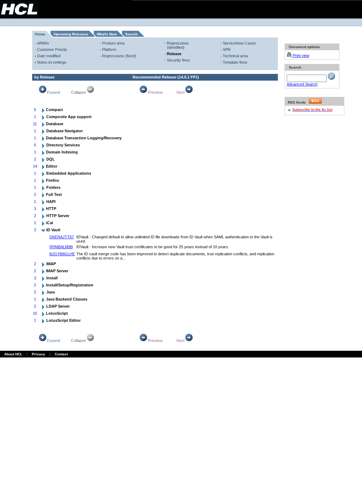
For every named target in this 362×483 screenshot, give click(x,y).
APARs (43, 43)
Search (131, 34)
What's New (107, 34)
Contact (61, 354)
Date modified (48, 56)
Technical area (235, 56)
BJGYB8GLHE (62, 254)
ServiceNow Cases (239, 43)
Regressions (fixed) (119, 56)
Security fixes (178, 60)
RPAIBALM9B (61, 247)
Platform (109, 49)
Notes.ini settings (51, 62)
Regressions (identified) (178, 45)
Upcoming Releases (71, 34)
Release (174, 54)
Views (40, 34)
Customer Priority (52, 49)
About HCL (13, 354)
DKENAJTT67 (61, 237)
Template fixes (235, 62)
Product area (113, 43)
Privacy (38, 354)
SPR (226, 49)
